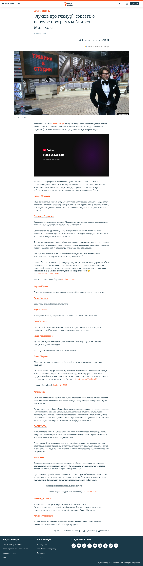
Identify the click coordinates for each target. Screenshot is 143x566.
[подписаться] (116, 545)
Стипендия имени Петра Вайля (15, 549)
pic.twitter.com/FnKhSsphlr (86, 379)
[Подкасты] (111, 545)
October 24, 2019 (59, 385)
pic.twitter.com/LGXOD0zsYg (46, 274)
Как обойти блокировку (46, 549)
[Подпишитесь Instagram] (100, 545)
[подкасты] (127, 3)
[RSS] (105, 545)
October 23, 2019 (68, 280)
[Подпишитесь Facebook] (79, 545)
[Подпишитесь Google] (74, 545)
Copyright (41, 557)
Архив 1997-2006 (9, 553)
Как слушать (42, 545)
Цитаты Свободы (42, 11)
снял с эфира (59, 124)
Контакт (6, 557)
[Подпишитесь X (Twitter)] (84, 545)
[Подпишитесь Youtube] (89, 545)
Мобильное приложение (12, 545)
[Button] (84, 40)
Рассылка (41, 553)
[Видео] (120, 3)
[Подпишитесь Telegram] (95, 545)
